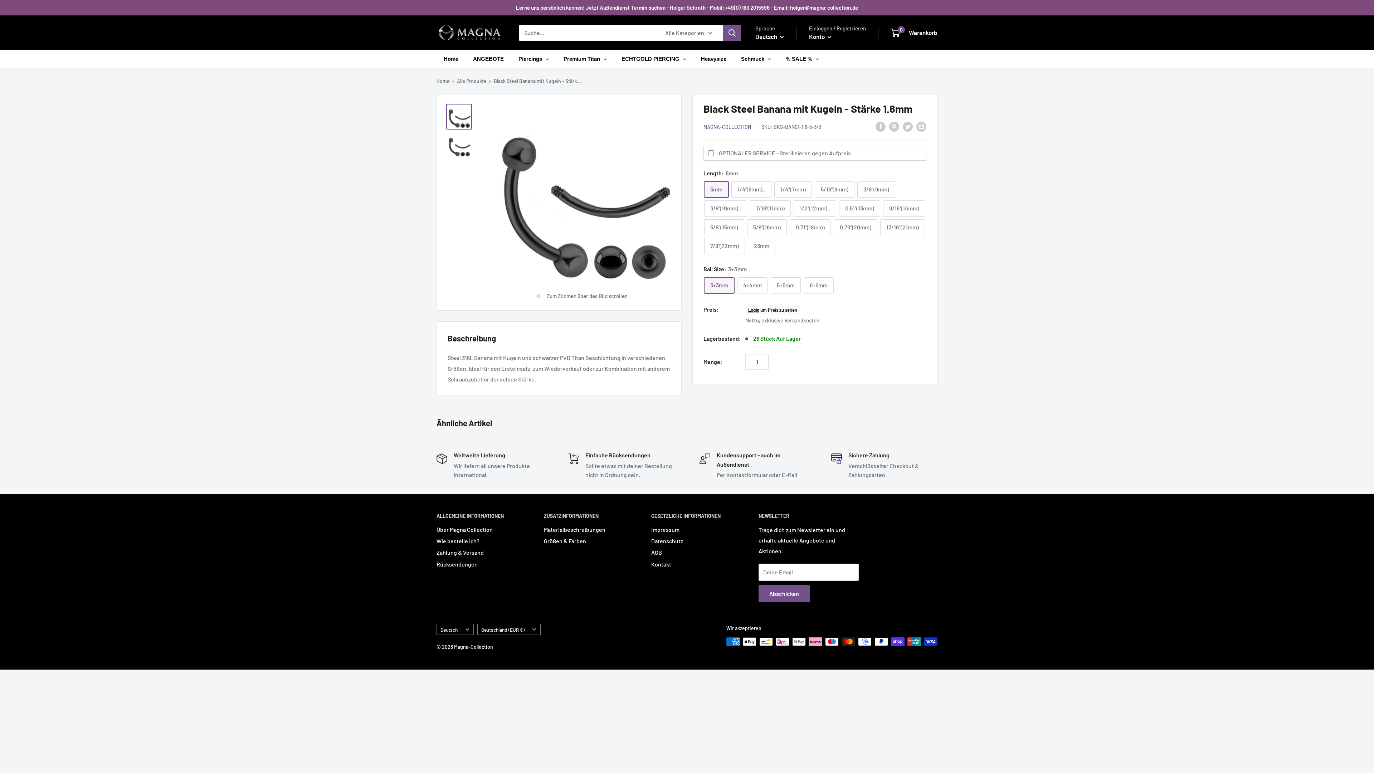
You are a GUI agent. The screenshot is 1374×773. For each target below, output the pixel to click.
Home (443, 81)
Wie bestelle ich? (458, 541)
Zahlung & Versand (460, 552)
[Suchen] (732, 33)
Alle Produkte (472, 81)
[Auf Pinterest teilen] (894, 126)
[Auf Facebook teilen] (881, 126)
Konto (817, 36)
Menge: (712, 361)
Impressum (665, 529)
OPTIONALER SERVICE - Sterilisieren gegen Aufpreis (785, 153)
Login (753, 310)
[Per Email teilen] (921, 126)
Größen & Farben (565, 541)
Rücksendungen (457, 564)
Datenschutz (667, 541)
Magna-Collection (727, 127)
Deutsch (449, 630)
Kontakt (661, 564)
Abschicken (784, 593)
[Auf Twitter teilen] (908, 126)
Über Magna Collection (465, 529)
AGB (656, 552)
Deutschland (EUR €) (503, 630)
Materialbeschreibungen (574, 529)
